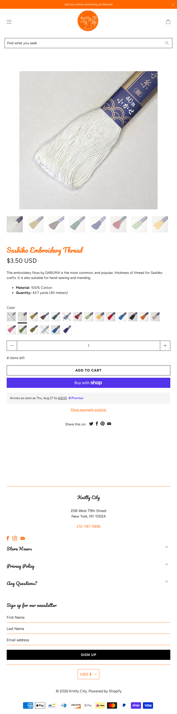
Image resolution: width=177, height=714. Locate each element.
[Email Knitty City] (23, 538)
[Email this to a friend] (109, 423)
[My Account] (8, 21)
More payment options (88, 410)
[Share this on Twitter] (91, 423)
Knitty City (78, 691)
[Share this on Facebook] (97, 423)
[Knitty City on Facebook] (8, 538)
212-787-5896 (88, 526)
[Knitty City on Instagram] (14, 538)
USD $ (86, 674)
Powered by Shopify (104, 691)
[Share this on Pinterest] (102, 423)
